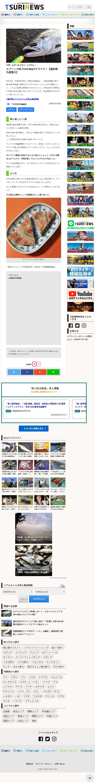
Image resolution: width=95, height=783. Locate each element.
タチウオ (39, 686)
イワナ (28, 686)
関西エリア (37, 716)
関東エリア (33, 711)
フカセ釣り (8, 662)
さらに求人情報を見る (34, 428)
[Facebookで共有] (27, 372)
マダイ (14, 677)
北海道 (6, 711)
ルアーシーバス (50, 652)
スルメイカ (56, 677)
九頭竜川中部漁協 (15, 278)
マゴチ (26, 696)
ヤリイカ (49, 696)
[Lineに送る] (53, 372)
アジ (5, 677)
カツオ (6, 701)
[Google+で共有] (40, 372)
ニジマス (7, 686)
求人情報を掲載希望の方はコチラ (44, 392)
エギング (7, 652)
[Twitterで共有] (14, 372)
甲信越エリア (48, 711)
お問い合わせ (59, 764)
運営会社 (29, 764)
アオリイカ (8, 691)
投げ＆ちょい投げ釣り (39, 666)
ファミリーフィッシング (36, 647)
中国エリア (52, 716)
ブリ (23, 677)
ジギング (47, 657)
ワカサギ (37, 696)
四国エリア (8, 721)
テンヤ (6, 666)
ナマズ (46, 682)
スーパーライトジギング (27, 657)
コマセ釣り (23, 662)
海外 (34, 721)
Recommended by (55, 578)
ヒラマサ (43, 677)
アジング (34, 652)
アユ (55, 682)
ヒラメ (51, 686)
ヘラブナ (17, 701)
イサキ (32, 677)
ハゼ (17, 696)
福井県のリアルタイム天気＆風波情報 (23, 99)
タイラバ (7, 657)
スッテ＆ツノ (53, 662)
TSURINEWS (46, 769)
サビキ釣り (58, 666)
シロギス (7, 696)
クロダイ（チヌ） (52, 691)
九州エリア (23, 721)
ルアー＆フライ (26, 109)
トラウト (11, 109)
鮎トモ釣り (57, 647)
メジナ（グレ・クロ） (29, 691)
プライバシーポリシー (43, 764)
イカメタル (37, 662)
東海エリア (23, 716)
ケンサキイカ (9, 682)
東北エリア (18, 711)
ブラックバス (32, 701)
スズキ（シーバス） (30, 682)
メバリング (20, 652)
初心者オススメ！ (12, 647)
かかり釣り (18, 666)
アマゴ (18, 686)
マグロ (61, 696)
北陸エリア (8, 716)
